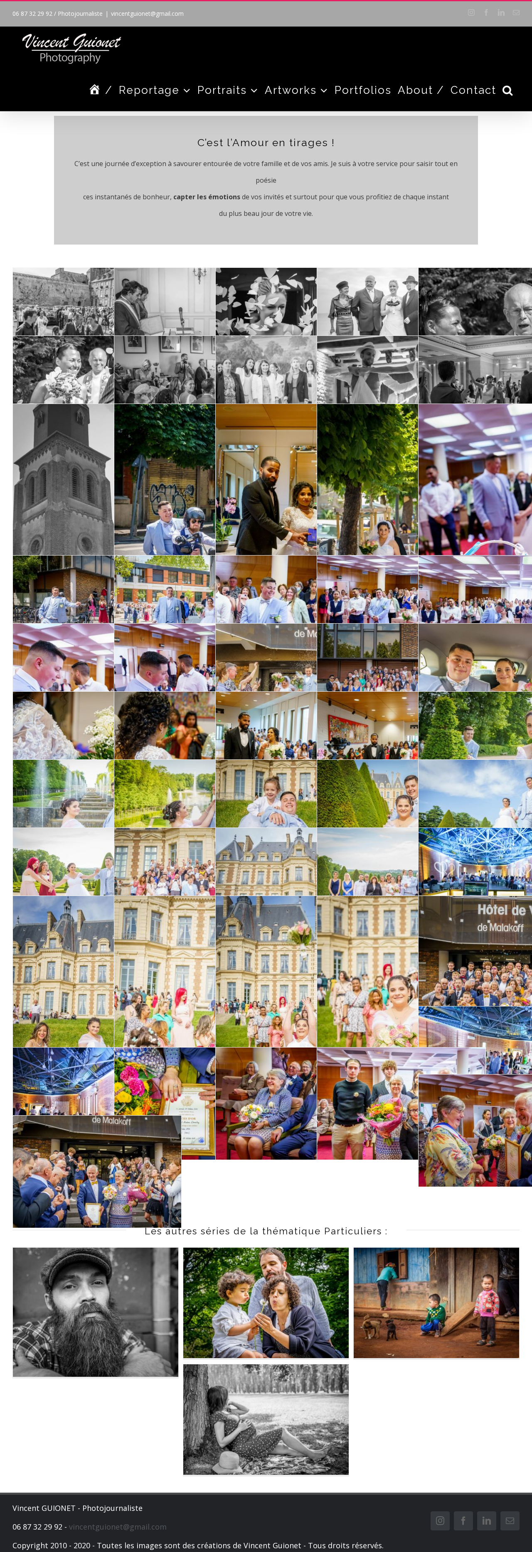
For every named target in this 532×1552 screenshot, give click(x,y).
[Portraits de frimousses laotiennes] (436, 1303)
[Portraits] (95, 1312)
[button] (507, 90)
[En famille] (266, 1303)
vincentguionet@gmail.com (147, 13)
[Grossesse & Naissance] (266, 1419)
